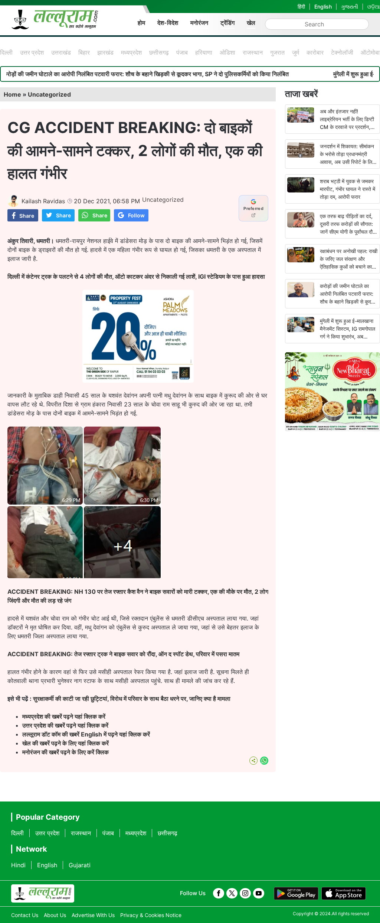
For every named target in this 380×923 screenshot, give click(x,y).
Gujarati (80, 865)
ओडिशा (227, 52)
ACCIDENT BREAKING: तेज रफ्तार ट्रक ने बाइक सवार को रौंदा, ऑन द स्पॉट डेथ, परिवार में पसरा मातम (123, 654)
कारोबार (315, 52)
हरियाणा (203, 52)
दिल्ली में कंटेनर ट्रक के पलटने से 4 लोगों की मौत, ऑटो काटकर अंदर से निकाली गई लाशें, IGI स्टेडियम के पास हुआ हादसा (136, 276)
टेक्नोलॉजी (342, 52)
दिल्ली (6, 52)
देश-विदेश (167, 22)
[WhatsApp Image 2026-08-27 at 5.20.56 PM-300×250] (138, 380)
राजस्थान (253, 52)
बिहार (84, 52)
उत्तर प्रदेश (32, 52)
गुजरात (277, 52)
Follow (136, 215)
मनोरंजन (199, 22)
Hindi (18, 865)
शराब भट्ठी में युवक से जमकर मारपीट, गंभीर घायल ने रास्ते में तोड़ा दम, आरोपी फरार (347, 189)
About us (55, 915)
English (323, 6)
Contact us (24, 915)
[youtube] (259, 893)
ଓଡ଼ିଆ (373, 6)
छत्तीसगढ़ (159, 52)
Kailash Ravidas (43, 201)
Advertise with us (93, 915)
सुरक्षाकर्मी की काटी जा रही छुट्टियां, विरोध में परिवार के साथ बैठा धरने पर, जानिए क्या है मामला (131, 698)
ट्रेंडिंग (227, 22)
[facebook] (219, 893)
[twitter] (232, 893)
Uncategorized (49, 94)
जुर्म (295, 52)
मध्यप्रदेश (131, 52)
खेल (251, 22)
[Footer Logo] (42, 893)
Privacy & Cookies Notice (150, 915)
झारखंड (105, 52)
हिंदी (301, 6)
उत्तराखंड (61, 52)
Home (12, 94)
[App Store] (343, 893)
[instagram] (245, 893)
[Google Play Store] (296, 893)
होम (141, 22)
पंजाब (182, 52)
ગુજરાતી (349, 6)
